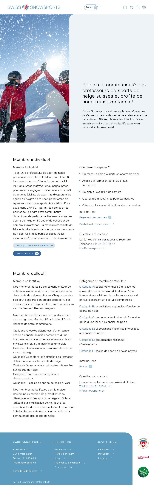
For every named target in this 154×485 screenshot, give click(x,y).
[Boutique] (125, 7)
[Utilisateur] (137, 7)
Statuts (83, 366)
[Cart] (131, 7)
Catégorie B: (87, 306)
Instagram (103, 453)
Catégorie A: (87, 286)
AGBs (16, 481)
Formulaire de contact (25, 471)
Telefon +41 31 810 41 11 (95, 386)
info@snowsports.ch (92, 248)
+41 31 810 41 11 (104, 243)
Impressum (28, 481)
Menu (89, 7)
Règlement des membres (93, 217)
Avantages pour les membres (32, 245)
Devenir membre (25, 253)
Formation (60, 449)
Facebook (103, 449)
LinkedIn (103, 458)
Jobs (57, 458)
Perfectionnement (64, 453)
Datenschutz (43, 481)
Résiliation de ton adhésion (94, 224)
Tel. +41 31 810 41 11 (25, 458)
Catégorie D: (87, 328)
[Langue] (144, 7)
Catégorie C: (87, 317)
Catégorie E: (87, 339)
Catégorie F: (87, 350)
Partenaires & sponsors (68, 462)
